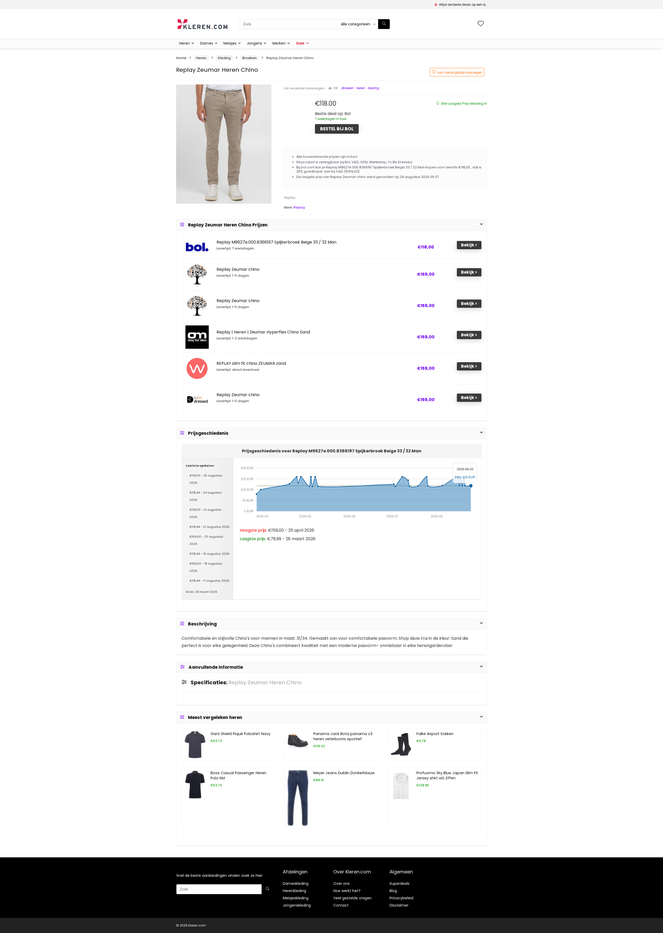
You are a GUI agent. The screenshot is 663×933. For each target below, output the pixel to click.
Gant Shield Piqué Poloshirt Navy (240, 733)
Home (181, 57)
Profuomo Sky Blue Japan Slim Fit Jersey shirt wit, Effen (447, 775)
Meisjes (230, 43)
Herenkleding (294, 890)
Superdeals (399, 883)
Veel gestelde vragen (352, 898)
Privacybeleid (401, 898)
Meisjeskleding (295, 898)
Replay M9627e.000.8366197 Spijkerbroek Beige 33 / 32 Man (276, 242)
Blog (393, 890)
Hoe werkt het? (347, 890)
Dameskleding (295, 883)
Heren (184, 43)
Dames (206, 43)
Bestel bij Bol (337, 129)
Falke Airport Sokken (434, 733)
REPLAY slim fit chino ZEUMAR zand (251, 363)
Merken (279, 43)
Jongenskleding (297, 905)
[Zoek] (384, 24)
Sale (300, 43)
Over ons (341, 883)
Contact (341, 905)
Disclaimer (399, 905)
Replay (289, 197)
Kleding (224, 57)
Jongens (254, 43)
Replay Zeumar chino (238, 269)
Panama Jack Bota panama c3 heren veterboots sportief (342, 736)
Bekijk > (469, 245)
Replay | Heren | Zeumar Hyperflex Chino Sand (263, 332)
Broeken (249, 57)
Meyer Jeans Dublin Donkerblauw (344, 772)
